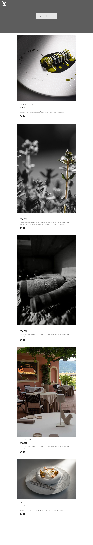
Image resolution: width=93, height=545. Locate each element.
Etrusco (23, 107)
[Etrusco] (46, 68)
